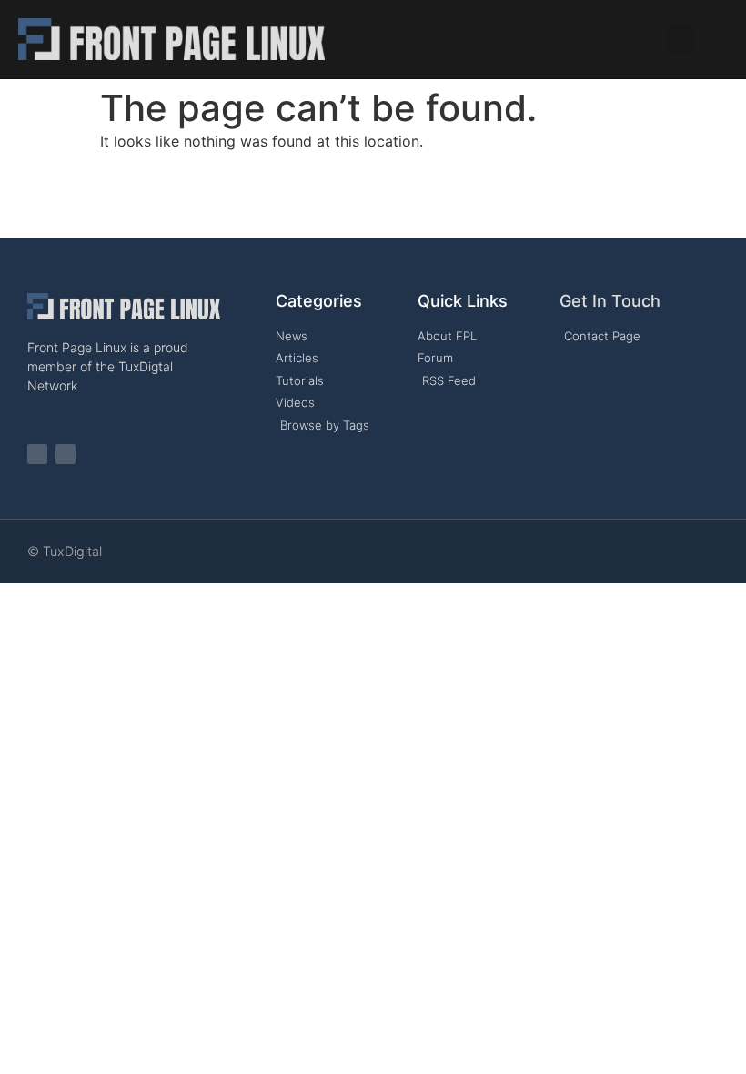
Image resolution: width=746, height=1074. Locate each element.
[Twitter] (37, 454)
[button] (680, 39)
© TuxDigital (64, 551)
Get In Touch (610, 300)
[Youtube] (65, 454)
